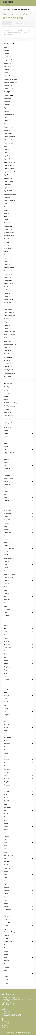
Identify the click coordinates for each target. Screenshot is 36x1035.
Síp (5, 884)
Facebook (6, 1019)
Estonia (6, 612)
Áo (4, 456)
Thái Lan (6, 916)
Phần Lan (6, 842)
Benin (5, 497)
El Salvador (7, 609)
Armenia (6, 462)
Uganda (6, 951)
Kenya (5, 705)
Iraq (5, 686)
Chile (5, 564)
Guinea (6, 651)
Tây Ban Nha (7, 909)
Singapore (7, 881)
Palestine (6, 830)
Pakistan (6, 826)
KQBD (10, 9)
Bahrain (6, 481)
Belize (5, 494)
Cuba (5, 590)
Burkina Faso (7, 532)
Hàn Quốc (7, 660)
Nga (5, 810)
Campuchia (7, 542)
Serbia (5, 877)
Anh (5, 449)
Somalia (6, 893)
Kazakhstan (7, 702)
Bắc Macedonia (8, 478)
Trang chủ (5, 9)
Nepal (5, 804)
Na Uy (5, 794)
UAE (5, 945)
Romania (6, 861)
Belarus (6, 491)
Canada (6, 545)
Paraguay (6, 836)
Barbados (6, 488)
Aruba (5, 465)
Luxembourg (7, 743)
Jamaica (6, 695)
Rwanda (6, 865)
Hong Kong (7, 667)
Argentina (6, 459)
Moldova (6, 778)
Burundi (6, 539)
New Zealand (7, 807)
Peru (5, 839)
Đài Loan (6, 596)
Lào (5, 718)
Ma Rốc (6, 746)
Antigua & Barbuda (9, 452)
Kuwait (6, 711)
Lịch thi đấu (5, 1009)
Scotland (6, 871)
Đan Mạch (7, 599)
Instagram (6, 1021)
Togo (5, 929)
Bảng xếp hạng (6, 1011)
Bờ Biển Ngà (7, 510)
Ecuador (6, 606)
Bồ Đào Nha (7, 513)
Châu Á (6, 552)
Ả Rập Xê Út (7, 427)
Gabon (6, 625)
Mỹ (5, 788)
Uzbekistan (7, 961)
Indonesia (6, 679)
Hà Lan (6, 654)
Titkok (5, 1025)
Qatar (5, 852)
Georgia (6, 631)
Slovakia (6, 887)
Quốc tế (6, 858)
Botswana (6, 523)
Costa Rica (7, 583)
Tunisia (6, 938)
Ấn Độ (5, 440)
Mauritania (7, 769)
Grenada (6, 641)
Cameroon (7, 536)
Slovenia (6, 890)
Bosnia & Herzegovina (10, 520)
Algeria (6, 437)
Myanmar (6, 791)
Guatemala (7, 644)
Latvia (5, 721)
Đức (5, 603)
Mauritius (6, 772)
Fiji (4, 622)
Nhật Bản (6, 814)
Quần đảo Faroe (8, 855)
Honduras (6, 663)
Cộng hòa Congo (8, 577)
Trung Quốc (7, 935)
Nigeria (6, 823)
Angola (6, 446)
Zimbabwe (7, 980)
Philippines (7, 849)
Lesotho (6, 727)
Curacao (6, 593)
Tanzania (6, 913)
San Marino (7, 868)
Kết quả (4, 1008)
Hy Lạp (6, 673)
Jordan (6, 699)
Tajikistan (6, 903)
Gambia (6, 628)
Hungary (6, 670)
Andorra (6, 443)
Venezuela (7, 964)
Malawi (6, 753)
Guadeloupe (7, 647)
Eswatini (6, 615)
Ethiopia (6, 619)
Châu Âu (6, 555)
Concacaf (6, 571)
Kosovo (6, 708)
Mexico (6, 775)
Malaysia (6, 756)
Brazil (5, 526)
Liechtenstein (7, 737)
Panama (6, 833)
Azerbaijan (7, 468)
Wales (5, 970)
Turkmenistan (8, 941)
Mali (5, 762)
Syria (5, 900)
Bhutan (6, 504)
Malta (5, 766)
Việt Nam (6, 967)
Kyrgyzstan (7, 714)
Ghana (6, 635)
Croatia (6, 587)
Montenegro (7, 785)
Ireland (6, 689)
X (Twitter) (7, 1023)
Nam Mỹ (6, 798)
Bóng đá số (5, 1013)
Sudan (5, 897)
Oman (5, 820)
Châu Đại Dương (9, 558)
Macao (6, 750)
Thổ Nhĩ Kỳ (7, 919)
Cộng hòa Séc (8, 580)
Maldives (6, 759)
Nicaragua (7, 817)
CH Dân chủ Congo (9, 548)
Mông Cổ (6, 782)
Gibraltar (6, 638)
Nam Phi (6, 801)
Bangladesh (7, 484)
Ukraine (6, 954)
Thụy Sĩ (6, 925)
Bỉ (4, 507)
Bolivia (6, 516)
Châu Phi (6, 561)
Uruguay (6, 957)
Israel (5, 692)
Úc (4, 948)
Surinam (6, 906)
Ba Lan (6, 472)
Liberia (6, 734)
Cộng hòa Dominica (9, 574)
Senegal (6, 874)
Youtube (6, 1027)
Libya (5, 730)
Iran (5, 683)
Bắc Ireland (7, 475)
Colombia (6, 568)
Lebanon (6, 724)
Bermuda (6, 500)
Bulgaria (6, 529)
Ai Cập (6, 430)
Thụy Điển (7, 922)
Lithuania (6, 740)
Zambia (6, 976)
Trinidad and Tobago (9, 932)
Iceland (6, 676)
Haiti (5, 657)
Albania (6, 433)
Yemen (6, 983)
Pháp (5, 845)
